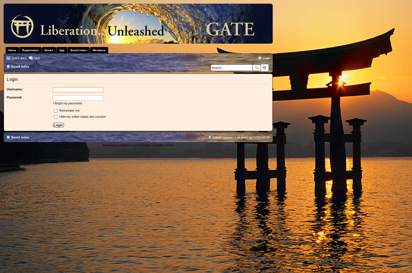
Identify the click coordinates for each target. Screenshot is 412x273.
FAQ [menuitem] (37, 58)
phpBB (123, 145)
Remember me (69, 110)
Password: (14, 97)
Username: (15, 89)
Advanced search (265, 67)
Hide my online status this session (82, 116)
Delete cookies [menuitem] (222, 137)
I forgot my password (67, 103)
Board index (20, 137)
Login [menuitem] (266, 58)
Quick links (19, 58)
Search (257, 67)
